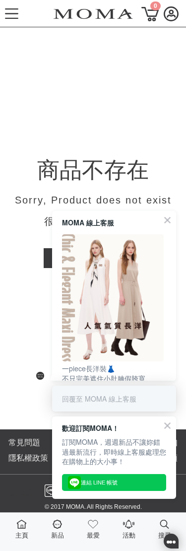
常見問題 (24, 442)
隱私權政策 (28, 458)
